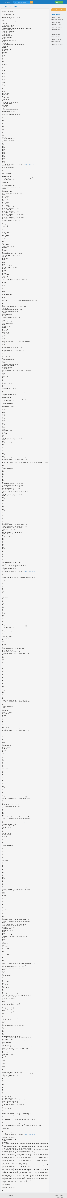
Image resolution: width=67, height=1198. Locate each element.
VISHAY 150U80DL (56, 39)
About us (50, 1195)
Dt (8, 2)
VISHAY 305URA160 (57, 19)
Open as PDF (59, 9)
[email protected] (29, 164)
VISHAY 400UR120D (57, 32)
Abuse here (60, 1197)
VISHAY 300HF (55, 34)
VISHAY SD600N (56, 41)
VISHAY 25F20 (55, 17)
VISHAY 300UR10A (56, 29)
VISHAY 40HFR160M (57, 44)
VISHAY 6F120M (56, 24)
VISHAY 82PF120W (56, 27)
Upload (60, 2)
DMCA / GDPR (59, 1195)
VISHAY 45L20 (55, 37)
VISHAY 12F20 (55, 22)
